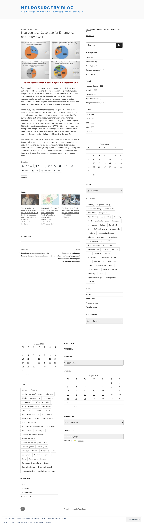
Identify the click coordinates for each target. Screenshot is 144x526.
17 (88, 163)
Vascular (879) (91, 62)
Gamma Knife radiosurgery (97, 229)
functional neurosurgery (30, 414)
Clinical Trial (92, 213)
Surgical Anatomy (94, 269)
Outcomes (45, 451)
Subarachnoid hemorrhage (31, 463)
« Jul (93, 175)
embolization (46, 406)
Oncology (105, 249)
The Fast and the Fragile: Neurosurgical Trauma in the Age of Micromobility (70, 210)
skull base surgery (109, 261)
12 (99, 159)
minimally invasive (28, 439)
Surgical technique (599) (95, 70)
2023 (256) (90, 127)
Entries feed (90, 299)
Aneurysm (34, 390)
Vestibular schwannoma (46, 471)
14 (110, 159)
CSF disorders (106, 217)
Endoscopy (116, 221)
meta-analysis (93, 241)
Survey (27, 237)
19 (99, 163)
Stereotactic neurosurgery (103, 265)
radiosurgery (92, 257)
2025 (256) (90, 119)
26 (99, 167)
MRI (108, 241)
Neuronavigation (94, 245)
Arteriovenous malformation (32, 394)
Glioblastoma (26, 418)
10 (89, 159)
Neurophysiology (108, 245)
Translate (80, 440)
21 (110, 163)
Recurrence (38, 455)
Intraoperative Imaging (106, 233)
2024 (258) (90, 123)
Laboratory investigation (96, 237)
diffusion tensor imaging (30, 406)
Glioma (36, 418)
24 (89, 167)
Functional (113, 225)
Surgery (47, 463)
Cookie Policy (46, 522)
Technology (92, 273)
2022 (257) (90, 131)
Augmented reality (103, 205)
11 (94, 159)
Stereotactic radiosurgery (38, 459)
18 (94, 163)
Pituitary (107, 253)
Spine (90, 265)
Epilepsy (103, 225)
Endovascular (92, 225)
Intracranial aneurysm (29, 422)
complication (35, 398)
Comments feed (92, 303)
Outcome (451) (91, 74)
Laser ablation (113, 237)
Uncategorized (110, 278)
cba (36, 29)
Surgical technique (110, 269)
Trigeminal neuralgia (95, 278)
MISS (103, 241)
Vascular (91, 282)
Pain (89, 253)
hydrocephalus (115, 229)
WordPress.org (91, 307)
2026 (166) (90, 114)
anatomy (91, 205)
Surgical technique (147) (95, 103)
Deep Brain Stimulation (41, 402)
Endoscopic (26, 410)
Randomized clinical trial (108, 257)
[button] (50, 60)
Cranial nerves (93, 217)
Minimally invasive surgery (31, 443)
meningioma (50, 426)
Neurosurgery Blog (47, 7)
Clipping (24, 398)
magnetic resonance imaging (32, 426)
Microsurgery (39, 430)
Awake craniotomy (94, 209)
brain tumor (49, 394)
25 (94, 167)
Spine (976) (90, 57)
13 (105, 159)
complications (104, 213)
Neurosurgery (42, 447)
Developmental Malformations (98, 221)
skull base (48, 455)
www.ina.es (90, 36)
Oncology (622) (91, 66)
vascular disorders (28, 471)
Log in (88, 294)
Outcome (114, 249)
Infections (91, 233)
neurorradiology (93, 249)
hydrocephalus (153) (93, 98)
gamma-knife (47, 414)
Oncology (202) (91, 90)
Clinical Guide (109, 209)
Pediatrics (97, 253)
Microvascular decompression (33, 435)
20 (105, 163)
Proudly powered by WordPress (75, 509)
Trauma (101, 273)
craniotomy (26, 402)
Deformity (117, 217)
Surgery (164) (91, 94)
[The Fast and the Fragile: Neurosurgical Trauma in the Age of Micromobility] (71, 199)
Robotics (97, 261)
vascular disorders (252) (95, 86)
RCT (89, 261)
